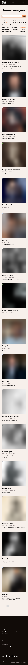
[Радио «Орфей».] (9, 2)
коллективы (23, 31)
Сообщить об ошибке (5, 621)
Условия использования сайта (7, 646)
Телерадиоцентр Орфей (6, 629)
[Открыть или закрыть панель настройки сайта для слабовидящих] (22, 2)
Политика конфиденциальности (7, 648)
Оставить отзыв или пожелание (7, 618)
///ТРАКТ (3, 641)
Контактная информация (6, 650)
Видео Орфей (16, 629)
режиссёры (15, 29)
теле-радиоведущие (7, 31)
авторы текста (5, 27)
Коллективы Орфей (5, 633)
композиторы (5, 29)
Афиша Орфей (4, 631)
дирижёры (14, 27)
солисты (24, 29)
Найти (24, 16)
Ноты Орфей (16, 631)
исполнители (23, 27)
